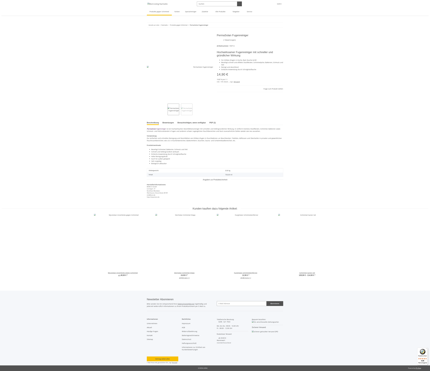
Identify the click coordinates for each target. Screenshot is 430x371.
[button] (269, 4)
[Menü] (426, 349)
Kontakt (150, 335)
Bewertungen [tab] (168, 123)
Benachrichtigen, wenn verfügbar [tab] (191, 123)
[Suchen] (239, 3)
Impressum (186, 323)
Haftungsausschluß (189, 343)
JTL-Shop (418, 368)
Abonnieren (274, 303)
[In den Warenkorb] (148, 32)
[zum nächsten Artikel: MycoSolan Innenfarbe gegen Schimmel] (280, 25)
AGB (183, 327)
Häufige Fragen (152, 331)
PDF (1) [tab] (212, 123)
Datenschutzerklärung (186, 304)
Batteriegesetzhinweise (190, 335)
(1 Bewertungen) (229, 40)
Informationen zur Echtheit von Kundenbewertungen (193, 348)
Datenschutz (186, 339)
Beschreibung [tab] (153, 123)
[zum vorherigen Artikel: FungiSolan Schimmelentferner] (276, 25)
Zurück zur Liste (154, 25)
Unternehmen (152, 323)
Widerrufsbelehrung (189, 331)
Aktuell (149, 327)
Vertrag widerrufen (162, 359)
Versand (237, 82)
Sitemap (150, 339)
